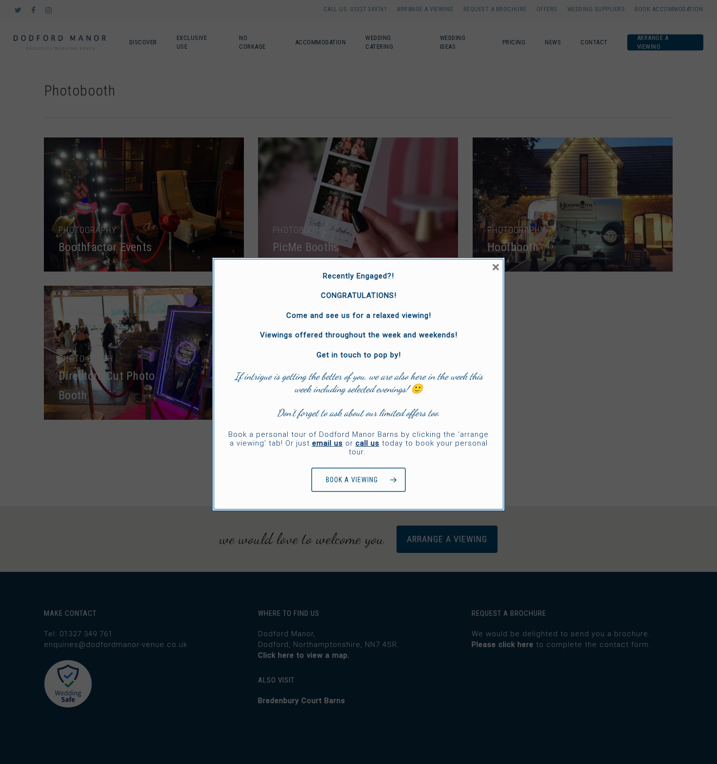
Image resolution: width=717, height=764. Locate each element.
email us (327, 443)
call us (367, 443)
